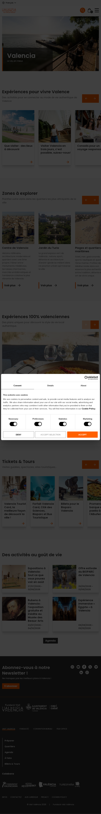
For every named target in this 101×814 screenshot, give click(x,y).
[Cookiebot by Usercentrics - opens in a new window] (86, 378)
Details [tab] (50, 385)
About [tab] (83, 385)
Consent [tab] (17, 385)
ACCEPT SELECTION (50, 434)
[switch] (38, 424)
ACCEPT (82, 434)
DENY (18, 434)
